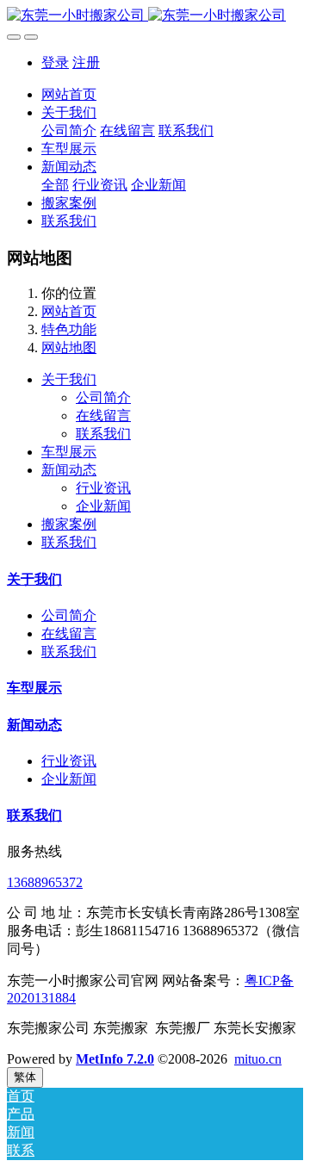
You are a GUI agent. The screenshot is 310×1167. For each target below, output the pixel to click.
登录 (55, 62)
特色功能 (68, 329)
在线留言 (68, 633)
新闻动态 (68, 469)
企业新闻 (68, 779)
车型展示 (68, 451)
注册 (86, 62)
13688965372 (45, 882)
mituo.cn (258, 1059)
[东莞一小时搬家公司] (155, 16)
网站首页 (68, 94)
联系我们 (68, 542)
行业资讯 (68, 761)
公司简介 (68, 615)
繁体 (25, 1077)
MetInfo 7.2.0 (115, 1059)
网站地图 (68, 347)
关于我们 (68, 379)
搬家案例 (68, 524)
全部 (55, 184)
